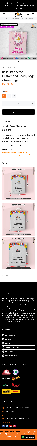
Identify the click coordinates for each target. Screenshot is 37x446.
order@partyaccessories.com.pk (17, 418)
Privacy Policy (20, 435)
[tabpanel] (18, 41)
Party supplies (10, 335)
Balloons (8, 339)
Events (7, 343)
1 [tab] (18, 61)
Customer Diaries (11, 355)
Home (2, 18)
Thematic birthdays (12, 347)
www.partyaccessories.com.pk (16, 415)
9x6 (14, 96)
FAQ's (33, 434)
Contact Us (9, 351)
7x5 (9, 96)
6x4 (4, 96)
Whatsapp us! (29, 437)
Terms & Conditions (11, 435)
